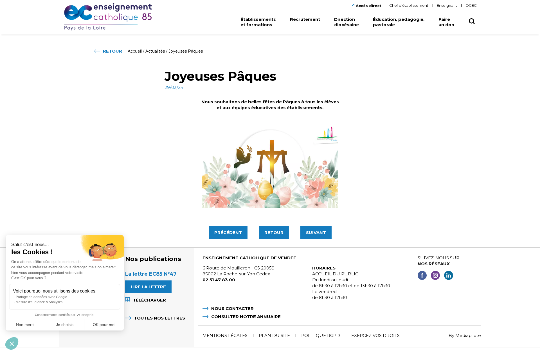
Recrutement (305, 19)
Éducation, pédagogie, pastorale (398, 22)
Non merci (25, 324)
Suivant (316, 232)
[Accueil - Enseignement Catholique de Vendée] (110, 17)
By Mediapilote (465, 335)
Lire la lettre (148, 286)
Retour (274, 232)
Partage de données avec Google (41, 297)
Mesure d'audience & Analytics (39, 302)
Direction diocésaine (346, 22)
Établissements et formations (258, 22)
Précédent (228, 232)
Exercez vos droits (375, 335)
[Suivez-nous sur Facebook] (422, 276)
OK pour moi (104, 324)
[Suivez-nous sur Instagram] (435, 276)
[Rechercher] (472, 23)
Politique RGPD (320, 335)
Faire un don (446, 22)
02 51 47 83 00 (218, 279)
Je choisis (64, 324)
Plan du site (274, 335)
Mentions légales (225, 335)
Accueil (135, 51)
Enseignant (447, 5)
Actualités (155, 51)
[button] (12, 343)
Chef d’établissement (408, 5)
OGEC (471, 5)
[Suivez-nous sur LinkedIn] (448, 276)
